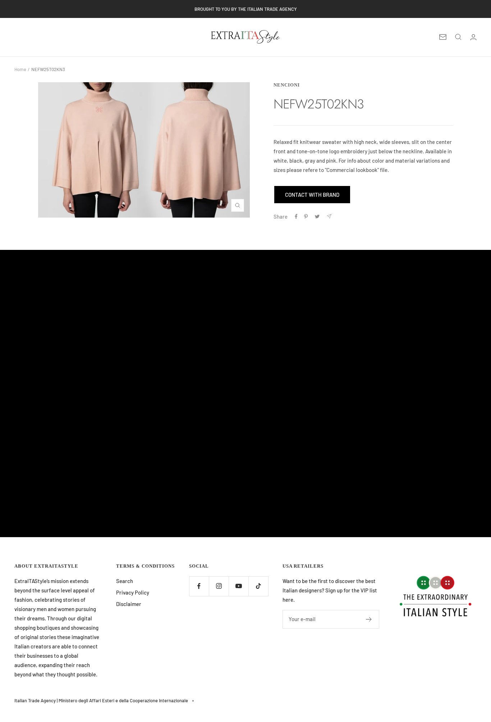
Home (20, 69)
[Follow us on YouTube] (238, 586)
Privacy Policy (132, 592)
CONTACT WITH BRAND (312, 194)
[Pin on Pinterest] (306, 216)
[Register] (369, 619)
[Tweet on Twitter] (317, 216)
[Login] (473, 37)
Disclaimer (128, 604)
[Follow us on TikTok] (258, 586)
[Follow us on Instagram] (219, 586)
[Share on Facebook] (296, 216)
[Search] (458, 37)
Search (124, 581)
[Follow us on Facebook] (199, 586)
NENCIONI (287, 85)
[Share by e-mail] (329, 216)
